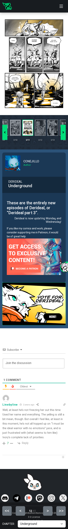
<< (7, 510)
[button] (63, 132)
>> (61, 510)
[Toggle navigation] (61, 6)
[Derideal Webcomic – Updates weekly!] (7, 6)
